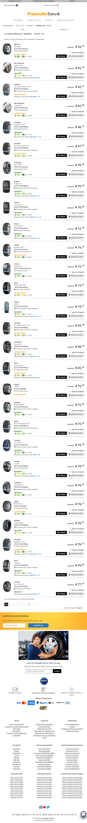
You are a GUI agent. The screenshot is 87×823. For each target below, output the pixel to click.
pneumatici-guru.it (47, 818)
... (24, 604)
